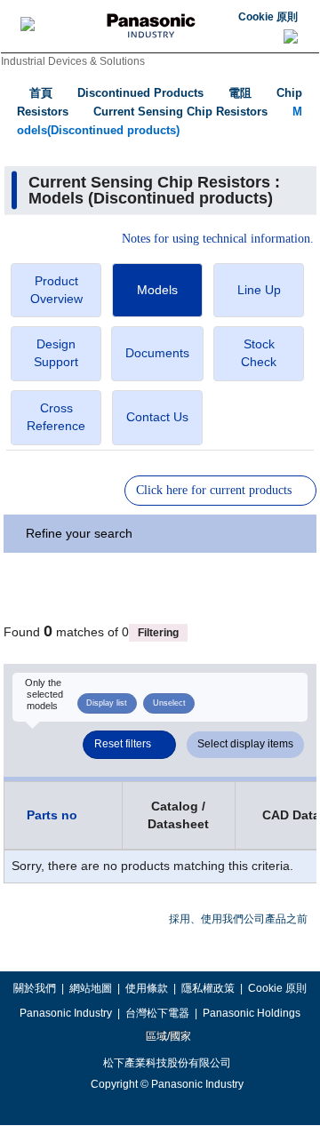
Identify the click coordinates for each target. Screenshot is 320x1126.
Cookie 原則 (268, 17)
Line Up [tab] (259, 290)
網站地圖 (90, 988)
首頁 (40, 93)
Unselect (169, 703)
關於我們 (34, 988)
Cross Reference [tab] (56, 417)
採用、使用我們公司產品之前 (238, 919)
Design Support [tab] (56, 353)
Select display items (245, 744)
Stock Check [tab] (258, 353)
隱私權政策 (208, 988)
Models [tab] (157, 290)
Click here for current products (214, 490)
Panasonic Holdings (251, 1013)
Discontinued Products (140, 93)
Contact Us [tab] (157, 417)
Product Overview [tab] (56, 290)
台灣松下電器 (157, 1013)
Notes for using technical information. (218, 239)
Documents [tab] (157, 353)
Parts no (52, 815)
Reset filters (122, 744)
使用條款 (146, 988)
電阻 (240, 93)
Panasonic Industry (66, 1013)
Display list (106, 703)
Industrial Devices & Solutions (73, 61)
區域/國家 (167, 1036)
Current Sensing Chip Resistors (180, 111)
